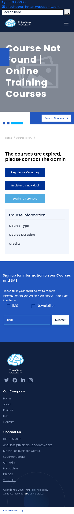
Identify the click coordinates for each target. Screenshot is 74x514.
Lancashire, (10, 468)
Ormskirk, (9, 462)
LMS (15, 306)
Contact (8, 422)
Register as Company (25, 172)
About (7, 404)
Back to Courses (54, 118)
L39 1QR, (8, 474)
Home (8, 137)
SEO (27, 493)
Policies (8, 410)
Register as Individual (25, 185)
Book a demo (11, 510)
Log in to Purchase (25, 198)
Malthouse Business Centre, (21, 451)
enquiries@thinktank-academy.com (32, 7)
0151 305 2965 (15, 2)
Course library (24, 137)
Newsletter (46, 306)
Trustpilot (9, 480)
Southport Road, (14, 457)
